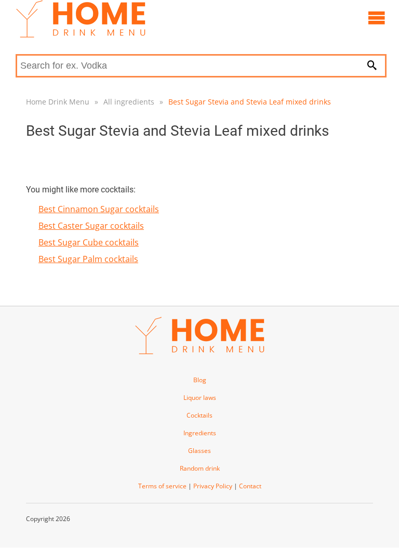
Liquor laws (199, 397)
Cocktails (199, 415)
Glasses (199, 450)
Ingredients (199, 433)
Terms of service (162, 486)
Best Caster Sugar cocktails (91, 225)
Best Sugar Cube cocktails (88, 242)
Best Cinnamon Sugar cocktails (98, 209)
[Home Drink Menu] (80, 35)
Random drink (200, 468)
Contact (250, 486)
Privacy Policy (212, 486)
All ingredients (128, 102)
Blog (199, 379)
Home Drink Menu (57, 102)
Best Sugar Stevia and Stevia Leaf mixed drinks (249, 102)
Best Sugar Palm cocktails (88, 259)
